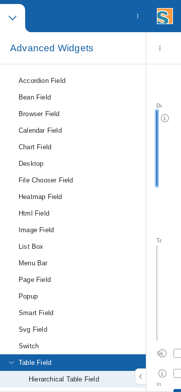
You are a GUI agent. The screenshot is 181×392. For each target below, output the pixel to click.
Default (158, 106)
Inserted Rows (158, 384)
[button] (12, 18)
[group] (163, 228)
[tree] (73, 228)
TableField (158, 240)
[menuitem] (138, 16)
